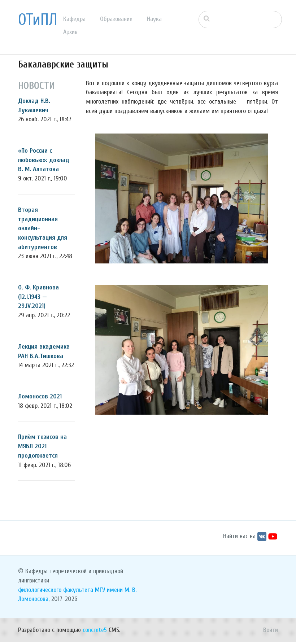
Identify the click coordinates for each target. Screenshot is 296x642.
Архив (70, 32)
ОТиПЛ (37, 19)
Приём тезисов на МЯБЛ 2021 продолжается (42, 446)
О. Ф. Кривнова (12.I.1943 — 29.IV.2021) (38, 297)
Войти (270, 630)
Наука (154, 19)
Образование (116, 19)
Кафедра (74, 19)
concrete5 (95, 630)
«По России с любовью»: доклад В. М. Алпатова (43, 160)
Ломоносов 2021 (40, 396)
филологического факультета (55, 590)
